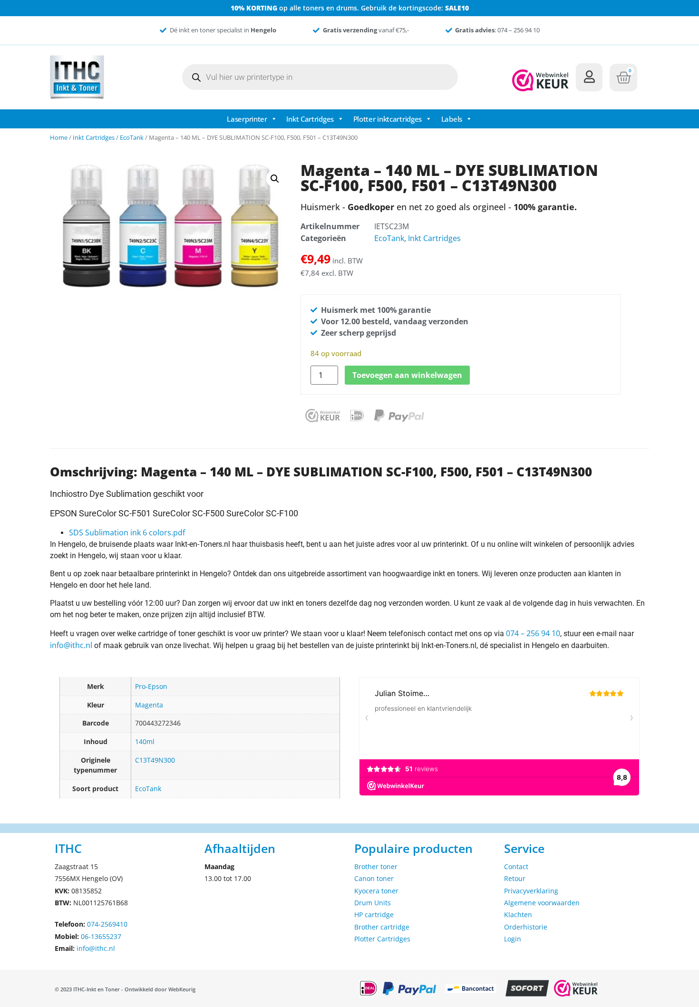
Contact (516, 866)
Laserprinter (247, 119)
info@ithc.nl (71, 645)
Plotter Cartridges (382, 938)
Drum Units (372, 902)
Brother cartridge (381, 926)
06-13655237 (101, 936)
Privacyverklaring (531, 890)
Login (512, 938)
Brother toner (376, 866)
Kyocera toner (376, 890)
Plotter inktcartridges (387, 119)
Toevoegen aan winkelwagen (407, 375)
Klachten (518, 914)
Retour (514, 878)
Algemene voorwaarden (542, 902)
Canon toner (374, 878)
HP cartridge (374, 914)
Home (59, 137)
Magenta (149, 704)
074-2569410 (107, 924)
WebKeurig (181, 989)
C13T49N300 (155, 760)
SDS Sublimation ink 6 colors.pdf (127, 532)
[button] (274, 178)
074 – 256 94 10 (533, 633)
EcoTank (132, 137)
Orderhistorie (525, 926)
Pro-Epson (151, 686)
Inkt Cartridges (310, 119)
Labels (451, 119)
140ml (145, 741)
